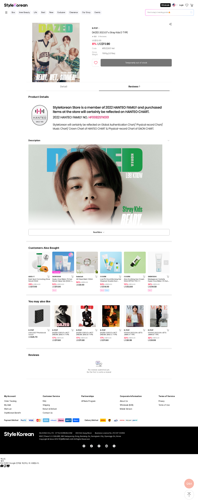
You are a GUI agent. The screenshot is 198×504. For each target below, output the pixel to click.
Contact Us (48, 413)
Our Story (86, 12)
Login (181, 5)
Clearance (73, 12)
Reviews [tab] (134, 86)
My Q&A (7, 405)
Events (97, 12)
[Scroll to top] (189, 495)
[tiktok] (91, 446)
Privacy (162, 401)
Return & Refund (50, 409)
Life (35, 12)
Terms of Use (164, 405)
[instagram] (84, 446)
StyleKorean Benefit (12, 413)
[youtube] (106, 446)
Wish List (8, 409)
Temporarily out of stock (136, 63)
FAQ (44, 401)
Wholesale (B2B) (126, 405)
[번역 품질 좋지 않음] (6, 466)
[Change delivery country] (175, 5)
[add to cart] (48, 276)
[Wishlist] (186, 5)
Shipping (46, 405)
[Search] (191, 12)
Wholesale (165, 5)
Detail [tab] (63, 86)
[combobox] (167, 12)
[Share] (170, 24)
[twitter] (114, 446)
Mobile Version (126, 409)
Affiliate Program (88, 401)
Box (13, 12)
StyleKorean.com (66, 439)
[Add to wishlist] (96, 62)
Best (43, 12)
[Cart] (192, 5)
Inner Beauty (24, 12)
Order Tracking (10, 401)
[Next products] (166, 262)
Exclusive (61, 12)
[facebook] (99, 446)
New (51, 12)
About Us (124, 401)
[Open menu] (6, 12)
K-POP (95, 28)
